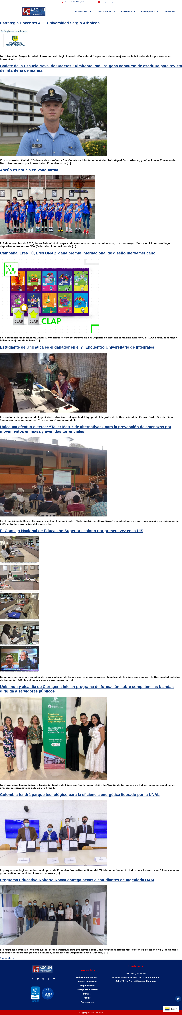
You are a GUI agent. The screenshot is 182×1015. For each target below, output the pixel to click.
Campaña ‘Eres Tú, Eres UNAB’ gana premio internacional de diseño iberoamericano (78, 253)
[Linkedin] (48, 979)
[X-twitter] (32, 979)
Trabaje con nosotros (87, 989)
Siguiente (7, 958)
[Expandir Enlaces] (178, 999)
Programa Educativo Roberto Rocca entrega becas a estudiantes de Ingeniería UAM (77, 880)
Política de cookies (87, 981)
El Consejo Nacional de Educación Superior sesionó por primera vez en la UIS (71, 531)
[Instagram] (43, 979)
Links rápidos (87, 970)
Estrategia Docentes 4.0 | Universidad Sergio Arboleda (50, 23)
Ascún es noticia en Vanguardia (29, 170)
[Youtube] (54, 979)
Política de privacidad (87, 977)
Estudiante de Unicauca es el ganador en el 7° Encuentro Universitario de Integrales (77, 347)
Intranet (87, 994)
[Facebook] (38, 979)
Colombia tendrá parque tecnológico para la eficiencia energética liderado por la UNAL (80, 794)
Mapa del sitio (87, 985)
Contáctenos (169, 11)
